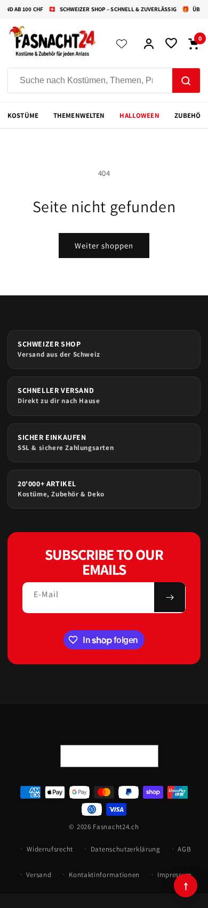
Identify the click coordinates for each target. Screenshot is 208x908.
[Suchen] (186, 81)
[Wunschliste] (171, 44)
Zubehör (189, 115)
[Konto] (149, 44)
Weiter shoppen (104, 245)
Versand (39, 874)
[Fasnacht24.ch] (53, 43)
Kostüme (22, 115)
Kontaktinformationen (104, 874)
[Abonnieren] (169, 597)
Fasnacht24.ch (116, 826)
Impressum (174, 874)
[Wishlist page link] (121, 43)
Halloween (139, 115)
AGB (184, 849)
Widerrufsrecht (50, 849)
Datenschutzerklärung (126, 849)
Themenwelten (79, 115)
